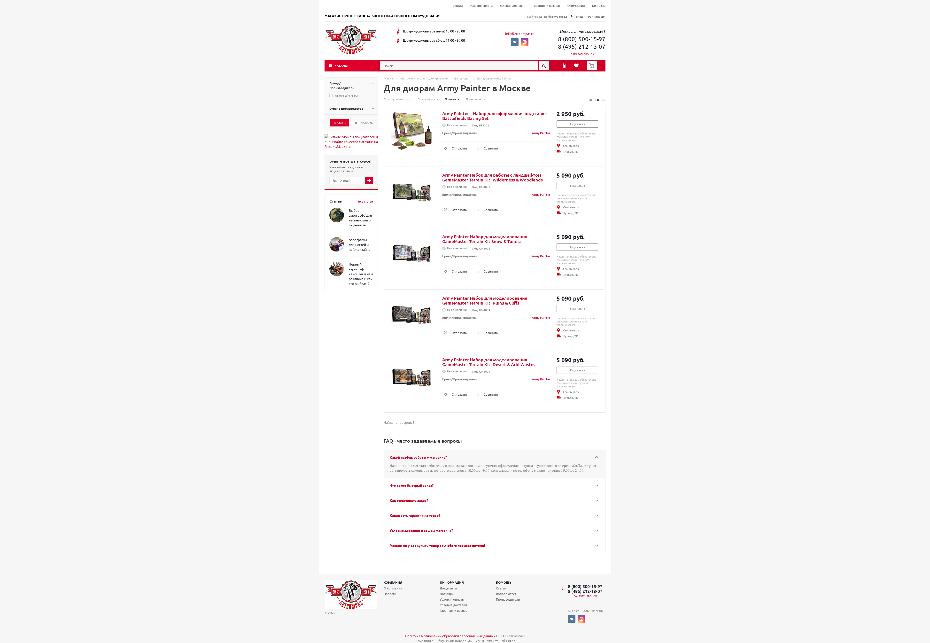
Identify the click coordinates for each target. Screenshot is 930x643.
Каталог (341, 65)
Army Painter (541, 133)
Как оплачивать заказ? (409, 500)
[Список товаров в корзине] (592, 68)
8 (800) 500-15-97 (581, 38)
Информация (452, 582)
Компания (393, 582)
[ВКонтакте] (515, 42)
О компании (576, 6)
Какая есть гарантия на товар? (415, 515)
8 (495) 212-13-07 (581, 46)
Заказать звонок (582, 54)
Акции (458, 6)
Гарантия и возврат (546, 6)
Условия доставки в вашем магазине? (421, 530)
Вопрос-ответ (506, 594)
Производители (508, 599)
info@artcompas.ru (519, 33)
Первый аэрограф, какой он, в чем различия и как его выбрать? (361, 274)
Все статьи (365, 201)
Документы (448, 588)
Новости (390, 594)
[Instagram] (524, 42)
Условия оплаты (481, 6)
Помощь (504, 582)
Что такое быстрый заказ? (412, 485)
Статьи (501, 588)
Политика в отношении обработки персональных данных (450, 636)
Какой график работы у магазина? (418, 457)
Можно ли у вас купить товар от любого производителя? (437, 545)
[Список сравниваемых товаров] (564, 67)
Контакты (598, 6)
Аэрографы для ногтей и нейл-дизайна (359, 244)
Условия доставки (513, 6)
